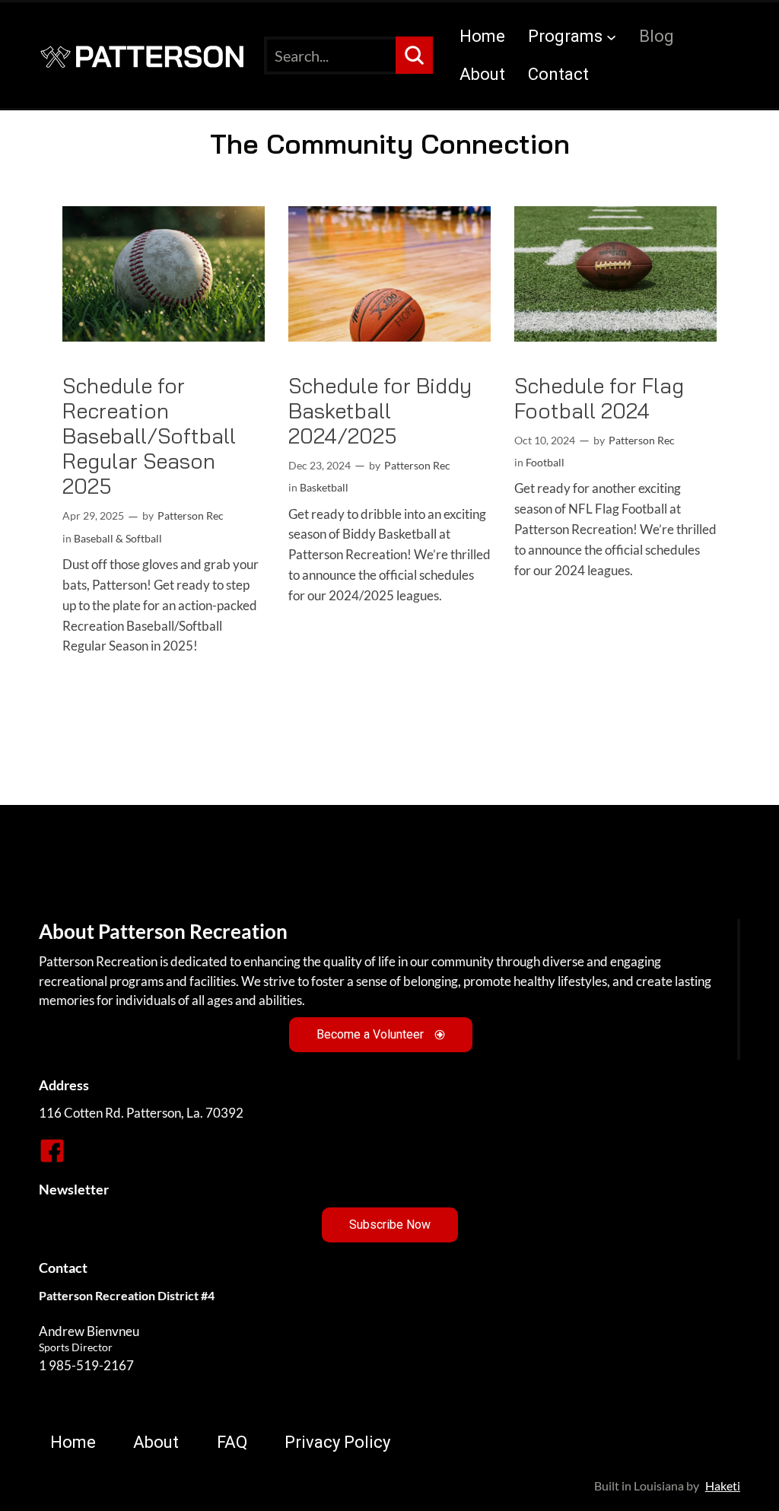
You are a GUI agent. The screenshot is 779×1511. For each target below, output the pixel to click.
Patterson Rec (190, 515)
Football (545, 462)
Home (482, 36)
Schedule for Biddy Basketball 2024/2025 (380, 410)
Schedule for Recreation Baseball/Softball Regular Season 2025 (149, 436)
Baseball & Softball (118, 538)
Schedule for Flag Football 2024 (599, 398)
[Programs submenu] (611, 36)
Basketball (324, 487)
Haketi (722, 1485)
